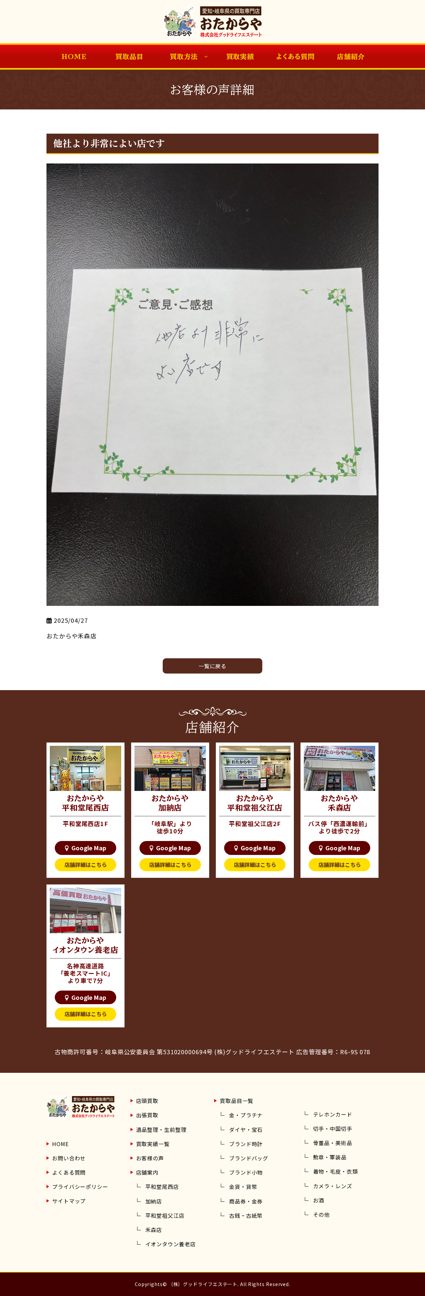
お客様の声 (150, 1158)
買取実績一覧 (153, 1144)
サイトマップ (69, 1201)
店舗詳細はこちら (85, 865)
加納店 (153, 1201)
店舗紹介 (351, 56)
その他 (321, 1214)
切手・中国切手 (332, 1129)
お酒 (318, 1200)
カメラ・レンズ (332, 1186)
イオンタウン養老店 (170, 1244)
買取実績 (240, 56)
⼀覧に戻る (213, 666)
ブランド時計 (246, 1144)
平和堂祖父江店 (165, 1215)
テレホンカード (332, 1114)
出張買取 (147, 1115)
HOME (74, 56)
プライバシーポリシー (80, 1187)
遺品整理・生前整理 (161, 1130)
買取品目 (129, 56)
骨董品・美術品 (332, 1143)
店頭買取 (147, 1101)
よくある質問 (295, 56)
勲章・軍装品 (330, 1157)
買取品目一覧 (236, 1101)
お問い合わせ (69, 1158)
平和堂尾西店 (162, 1187)
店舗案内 (147, 1172)
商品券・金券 (246, 1201)
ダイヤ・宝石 (246, 1130)
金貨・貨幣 (243, 1187)
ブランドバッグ (248, 1158)
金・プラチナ (246, 1115)
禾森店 (153, 1230)
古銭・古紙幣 (246, 1215)
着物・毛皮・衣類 (335, 1171)
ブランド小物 (246, 1172)
